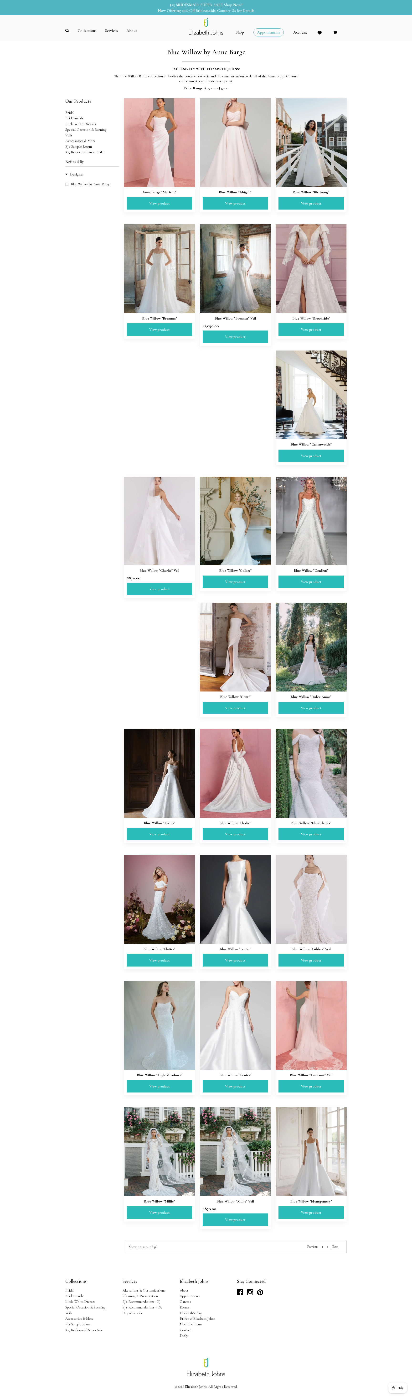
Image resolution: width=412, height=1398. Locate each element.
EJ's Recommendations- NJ (141, 1301)
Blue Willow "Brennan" (159, 318)
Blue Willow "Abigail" (235, 192)
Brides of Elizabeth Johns (197, 1318)
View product (159, 203)
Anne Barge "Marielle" (159, 192)
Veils (68, 135)
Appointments (190, 1296)
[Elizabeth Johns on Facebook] (240, 1294)
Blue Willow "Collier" (235, 570)
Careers (185, 1301)
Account (300, 32)
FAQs (184, 1335)
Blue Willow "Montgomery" (311, 1201)
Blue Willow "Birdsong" (311, 192)
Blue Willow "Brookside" (311, 318)
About (184, 1290)
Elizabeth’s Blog (191, 1313)
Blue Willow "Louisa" (235, 1075)
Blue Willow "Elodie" (235, 823)
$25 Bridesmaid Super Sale (84, 152)
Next (335, 1247)
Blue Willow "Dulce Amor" (311, 696)
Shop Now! (233, 4)
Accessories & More (80, 141)
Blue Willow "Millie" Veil (235, 1201)
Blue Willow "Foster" (235, 949)
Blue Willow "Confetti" (311, 570)
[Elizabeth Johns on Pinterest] (260, 1294)
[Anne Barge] (159, 142)
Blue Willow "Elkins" (159, 823)
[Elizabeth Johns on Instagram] (250, 1294)
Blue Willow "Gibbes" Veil (311, 949)
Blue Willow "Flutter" (159, 949)
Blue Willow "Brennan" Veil (235, 318)
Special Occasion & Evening (86, 129)
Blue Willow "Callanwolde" (311, 444)
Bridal (69, 112)
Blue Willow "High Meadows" (159, 1075)
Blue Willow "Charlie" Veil (159, 570)
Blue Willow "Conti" (235, 696)
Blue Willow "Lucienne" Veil (311, 1075)
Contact (185, 1330)
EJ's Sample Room (78, 146)
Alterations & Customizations (144, 1290)
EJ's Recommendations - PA (142, 1307)
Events (184, 1307)
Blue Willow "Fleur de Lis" (311, 823)
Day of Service (133, 1313)
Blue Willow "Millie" (159, 1201)
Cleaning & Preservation (140, 1296)
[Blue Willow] (235, 142)
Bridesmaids (74, 118)
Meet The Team (191, 1324)
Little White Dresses (80, 124)
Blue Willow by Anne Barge (90, 184)
